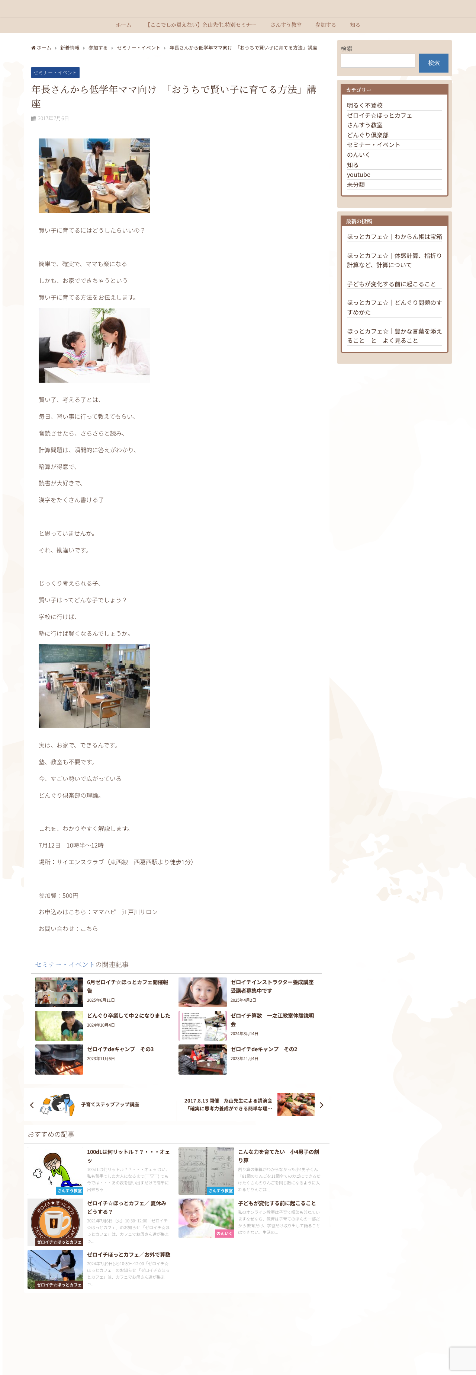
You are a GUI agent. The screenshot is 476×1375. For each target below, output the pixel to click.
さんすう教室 (286, 24)
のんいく (359, 154)
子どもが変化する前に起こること (391, 283)
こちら (89, 928)
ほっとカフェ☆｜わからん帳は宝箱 (394, 236)
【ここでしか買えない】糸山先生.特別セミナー (200, 24)
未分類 (356, 184)
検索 (347, 48)
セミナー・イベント (55, 72)
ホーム (123, 24)
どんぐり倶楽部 (368, 134)
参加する (325, 24)
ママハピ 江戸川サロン (125, 911)
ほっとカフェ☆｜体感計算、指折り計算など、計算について (394, 260)
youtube (358, 174)
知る (355, 24)
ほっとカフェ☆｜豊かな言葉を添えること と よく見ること (394, 335)
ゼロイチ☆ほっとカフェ (379, 115)
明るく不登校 (365, 105)
